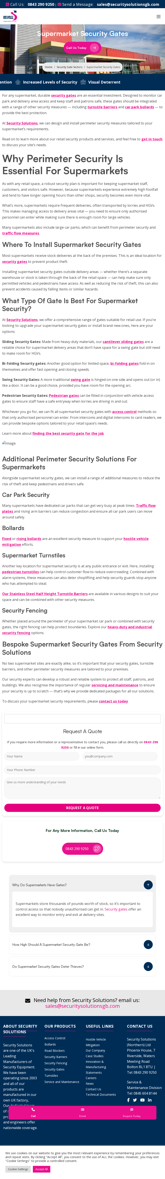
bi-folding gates (124, 363)
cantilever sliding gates (123, 341)
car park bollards (139, 107)
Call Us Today (76, 48)
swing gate (80, 379)
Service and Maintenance (61, 1082)
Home (48, 67)
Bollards (50, 1044)
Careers (91, 1078)
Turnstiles (51, 1076)
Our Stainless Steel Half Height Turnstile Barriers (45, 593)
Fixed (6, 538)
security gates (63, 95)
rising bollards (29, 538)
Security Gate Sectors (69, 67)
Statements (94, 1072)
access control (124, 411)
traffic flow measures (20, 233)
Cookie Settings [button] (18, 1169)
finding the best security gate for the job (68, 433)
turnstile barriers (102, 107)
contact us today (113, 701)
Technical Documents (101, 1094)
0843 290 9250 (41, 4)
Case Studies (95, 1056)
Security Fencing (55, 1063)
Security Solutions (22, 123)
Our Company (95, 1050)
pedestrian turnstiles (20, 571)
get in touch (151, 139)
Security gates (116, 909)
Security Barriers (55, 1057)
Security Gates (54, 1069)
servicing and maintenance (115, 685)
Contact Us (93, 1089)
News (90, 1083)
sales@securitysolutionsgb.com (82, 1005)
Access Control (54, 1038)
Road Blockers (54, 1051)
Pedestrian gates (64, 395)
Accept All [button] (41, 1169)
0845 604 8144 (145, 1093)
